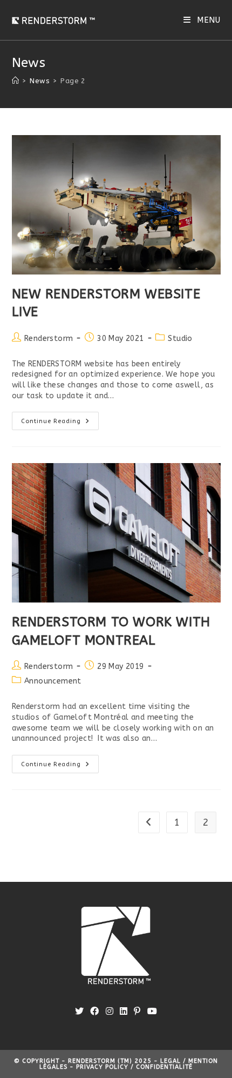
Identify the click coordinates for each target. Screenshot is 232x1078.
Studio (180, 338)
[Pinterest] (137, 1011)
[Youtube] (152, 1011)
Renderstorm (48, 338)
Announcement (52, 681)
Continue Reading (60, 423)
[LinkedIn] (123, 1011)
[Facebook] (94, 1011)
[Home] (15, 81)
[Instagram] (109, 1011)
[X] (79, 1011)
